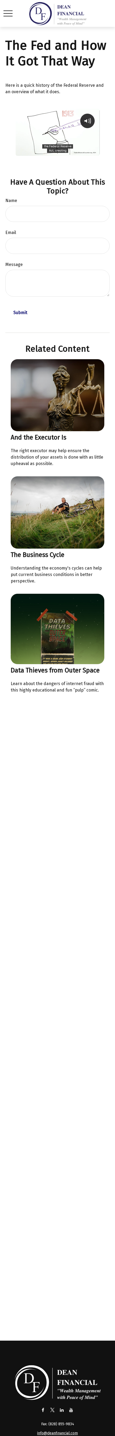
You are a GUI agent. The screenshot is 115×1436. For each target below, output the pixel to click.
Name (11, 200)
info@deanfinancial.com (57, 1433)
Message (14, 264)
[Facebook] (43, 1409)
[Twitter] (52, 1409)
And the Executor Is (38, 437)
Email (10, 232)
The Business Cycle (37, 555)
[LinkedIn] (61, 1409)
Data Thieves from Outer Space (55, 670)
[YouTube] (71, 1409)
